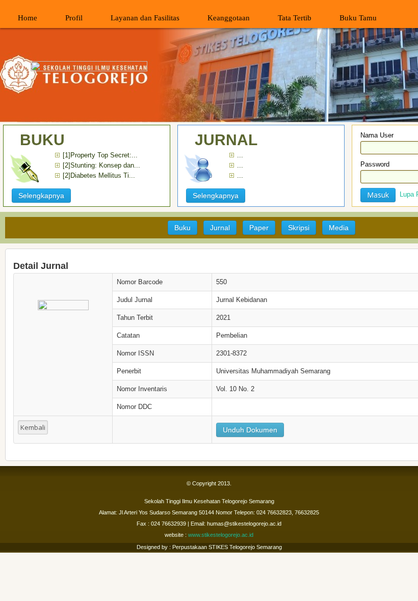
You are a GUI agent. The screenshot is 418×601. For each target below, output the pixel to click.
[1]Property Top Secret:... (100, 155)
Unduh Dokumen (250, 430)
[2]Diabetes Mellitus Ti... (99, 175)
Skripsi (298, 228)
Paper (259, 228)
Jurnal (220, 228)
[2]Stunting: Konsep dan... (101, 165)
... (240, 155)
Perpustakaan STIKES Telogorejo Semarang (226, 547)
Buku (182, 228)
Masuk (378, 195)
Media (339, 228)
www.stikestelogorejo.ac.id (220, 535)
